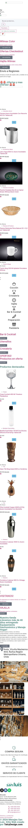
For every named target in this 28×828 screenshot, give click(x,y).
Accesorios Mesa (8, 149)
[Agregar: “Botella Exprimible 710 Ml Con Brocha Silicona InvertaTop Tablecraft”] (0, 437)
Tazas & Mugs (7, 264)
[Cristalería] (14, 292)
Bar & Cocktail (14, 312)
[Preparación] (14, 316)
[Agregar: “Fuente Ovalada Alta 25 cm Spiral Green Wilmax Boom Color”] (0, 196)
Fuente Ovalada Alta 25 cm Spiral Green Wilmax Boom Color (11, 191)
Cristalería (14, 295)
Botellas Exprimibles (8, 428)
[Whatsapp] (9, 790)
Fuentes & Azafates (8, 187)
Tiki (4, 466)
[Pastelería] (14, 324)
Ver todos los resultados (8, 31)
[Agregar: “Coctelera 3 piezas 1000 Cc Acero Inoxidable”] (0, 548)
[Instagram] (2, 790)
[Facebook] (5, 790)
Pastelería (14, 328)
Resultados (4, 28)
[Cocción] (14, 284)
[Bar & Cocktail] (14, 308)
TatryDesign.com (13, 824)
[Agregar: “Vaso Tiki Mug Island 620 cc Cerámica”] (0, 474)
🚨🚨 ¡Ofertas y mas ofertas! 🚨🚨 (11, 83)
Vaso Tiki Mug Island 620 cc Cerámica (13, 469)
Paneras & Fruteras (8, 226)
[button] (14, 11)
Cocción (14, 287)
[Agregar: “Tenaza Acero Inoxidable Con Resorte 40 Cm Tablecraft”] (0, 120)
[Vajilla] (14, 300)
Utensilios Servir (7, 111)
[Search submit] (3, 24)
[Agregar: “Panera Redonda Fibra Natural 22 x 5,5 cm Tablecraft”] (0, 235)
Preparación (14, 320)
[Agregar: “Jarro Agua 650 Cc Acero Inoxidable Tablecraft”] (0, 158)
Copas (5, 392)
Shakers (5, 539)
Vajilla (14, 304)
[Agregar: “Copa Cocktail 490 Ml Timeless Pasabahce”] (0, 401)
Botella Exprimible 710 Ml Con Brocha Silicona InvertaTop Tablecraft (13, 431)
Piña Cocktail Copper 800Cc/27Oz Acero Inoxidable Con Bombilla (12, 508)
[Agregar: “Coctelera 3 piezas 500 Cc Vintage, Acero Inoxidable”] (0, 587)
